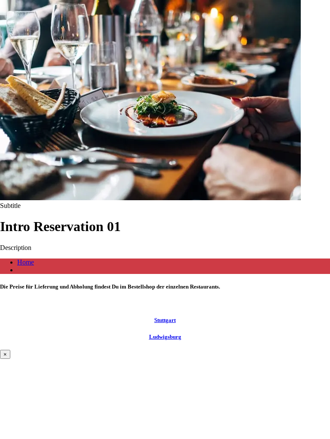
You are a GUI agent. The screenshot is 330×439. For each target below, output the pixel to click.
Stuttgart (165, 320)
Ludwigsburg (165, 337)
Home (25, 262)
